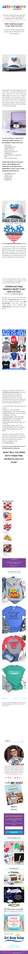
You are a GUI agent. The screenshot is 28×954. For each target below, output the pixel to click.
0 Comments (14, 559)
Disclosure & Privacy (14, 947)
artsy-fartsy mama (15, 951)
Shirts (8, 95)
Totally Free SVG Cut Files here (11, 448)
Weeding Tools (8, 153)
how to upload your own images (13, 280)
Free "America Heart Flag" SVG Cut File (14, 289)
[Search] (22, 740)
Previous (4, 698)
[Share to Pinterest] (16, 566)
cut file (19, 562)
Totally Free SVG (14, 563)
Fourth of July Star (8, 427)
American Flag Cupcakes (6, 511)
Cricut (22, 102)
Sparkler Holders (7, 411)
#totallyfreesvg (10, 442)
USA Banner (6, 415)
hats (19, 250)
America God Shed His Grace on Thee (12, 422)
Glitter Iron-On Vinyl (10, 151)
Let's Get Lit (6, 409)
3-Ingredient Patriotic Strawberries (6, 554)
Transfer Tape (8, 179)
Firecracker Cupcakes (6, 532)
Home (15, 698)
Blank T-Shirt (8, 145)
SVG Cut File (15, 33)
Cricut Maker (8, 146)
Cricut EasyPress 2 (9, 155)
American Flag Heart (8, 416)
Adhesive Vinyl (8, 176)
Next (24, 698)
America (18, 90)
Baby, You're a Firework (10, 429)
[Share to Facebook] (11, 566)
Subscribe (14, 832)
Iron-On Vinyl (8, 150)
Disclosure (7, 16)
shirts (21, 250)
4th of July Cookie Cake (6, 543)
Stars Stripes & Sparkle (9, 425)
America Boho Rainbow (9, 413)
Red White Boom (7, 418)
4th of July (7, 248)
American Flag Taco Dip (6, 522)
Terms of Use (14, 945)
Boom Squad (6, 420)
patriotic (6, 31)
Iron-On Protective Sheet (11, 158)
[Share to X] (13, 566)
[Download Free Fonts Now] (14, 914)
